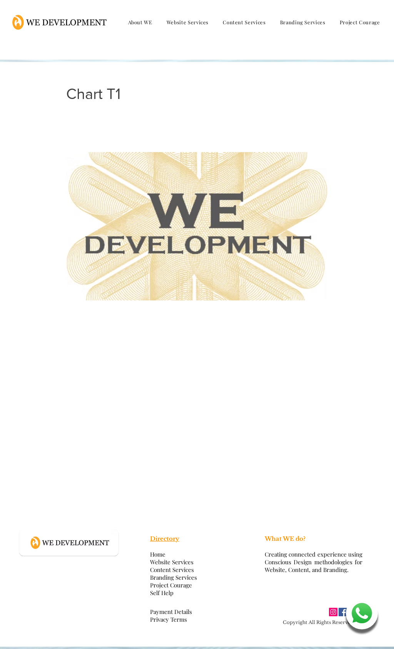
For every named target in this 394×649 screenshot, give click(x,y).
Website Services (172, 562)
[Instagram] (333, 612)
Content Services (172, 570)
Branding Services (173, 577)
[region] (361, 615)
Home (157, 554)
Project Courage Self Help (171, 589)
